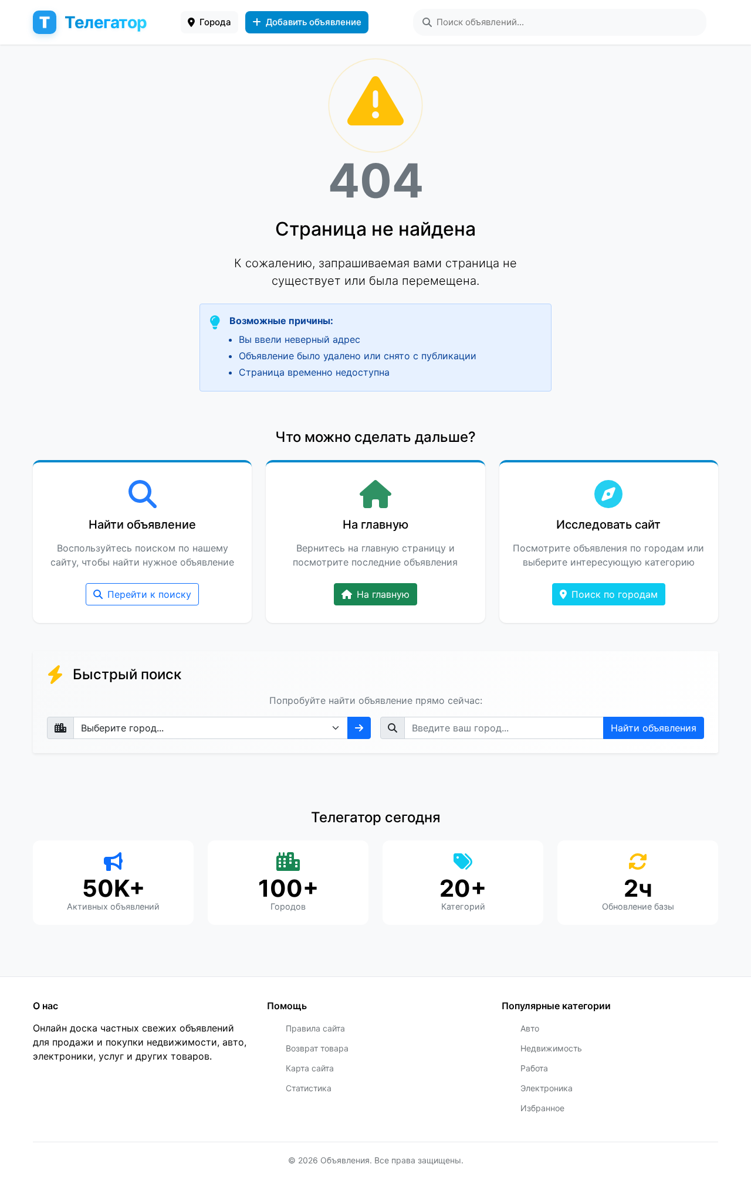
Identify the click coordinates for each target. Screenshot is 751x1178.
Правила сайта (315, 1028)
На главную (383, 594)
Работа (534, 1068)
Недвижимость (551, 1048)
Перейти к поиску (149, 594)
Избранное (542, 1108)
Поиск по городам (614, 594)
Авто (529, 1028)
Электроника (546, 1088)
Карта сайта (310, 1068)
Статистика (308, 1088)
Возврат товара (317, 1048)
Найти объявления (653, 728)
